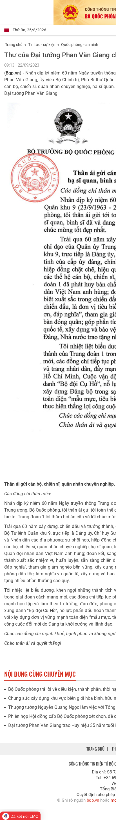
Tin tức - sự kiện (41, 44)
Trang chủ (14, 44)
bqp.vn (93, 800)
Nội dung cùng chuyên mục (40, 673)
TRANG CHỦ (95, 749)
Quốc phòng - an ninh (79, 44)
